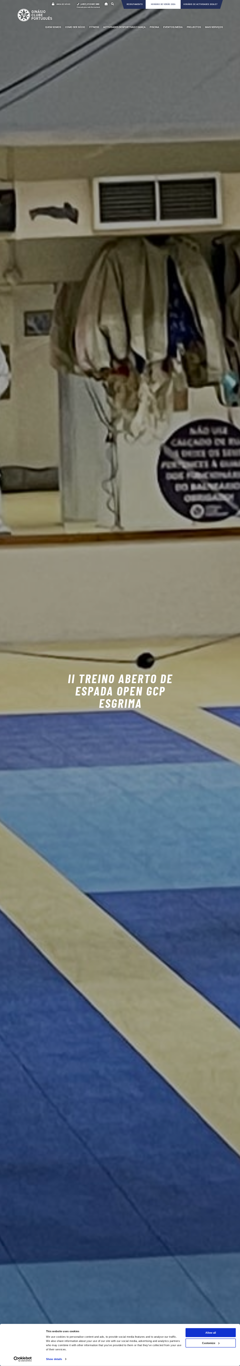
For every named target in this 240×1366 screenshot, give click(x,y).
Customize (208, 1342)
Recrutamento (135, 4)
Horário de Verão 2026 (163, 4)
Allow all (210, 1332)
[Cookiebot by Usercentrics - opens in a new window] (22, 1359)
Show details (54, 1359)
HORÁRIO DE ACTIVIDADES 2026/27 (200, 4)
